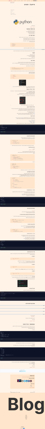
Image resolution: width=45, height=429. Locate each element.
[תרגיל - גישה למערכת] (33, 190)
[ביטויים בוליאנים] (33, 147)
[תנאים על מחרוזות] (32, 208)
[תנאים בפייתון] (32, 73)
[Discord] (34, 0)
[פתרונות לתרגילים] (32, 303)
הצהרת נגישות (28, 0)
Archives (26, 415)
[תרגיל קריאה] (32, 288)
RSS (26, 419)
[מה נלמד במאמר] (32, 29)
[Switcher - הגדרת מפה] (32, 324)
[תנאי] (32, 53)
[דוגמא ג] (33, 271)
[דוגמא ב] (33, 264)
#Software (32, 387)
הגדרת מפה (32, 316)
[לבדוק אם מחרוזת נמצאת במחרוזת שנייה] (33, 214)
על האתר (25, 0)
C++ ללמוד (18, 0)
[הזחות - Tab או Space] (33, 89)
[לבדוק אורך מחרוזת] (33, 224)
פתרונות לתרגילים (12, 13)
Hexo (24, 427)
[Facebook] (35, 0)
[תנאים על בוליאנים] (32, 136)
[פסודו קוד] (32, 60)
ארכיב (31, 0)
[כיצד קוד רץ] (32, 35)
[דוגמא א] (33, 256)
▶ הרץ (1, 247)
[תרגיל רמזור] (33, 116)
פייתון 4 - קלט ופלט (32, 367)
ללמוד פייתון (15, 0)
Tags (26, 416)
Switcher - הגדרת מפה (13, 14)
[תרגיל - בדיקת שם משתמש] (33, 233)
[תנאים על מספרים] (32, 171)
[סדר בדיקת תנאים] (32, 251)
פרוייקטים (22, 0)
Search (26, 417)
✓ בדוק (4, 247)
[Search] (37, 0)
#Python (30, 387)
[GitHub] (33, 0)
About (26, 418)
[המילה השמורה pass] (33, 106)
